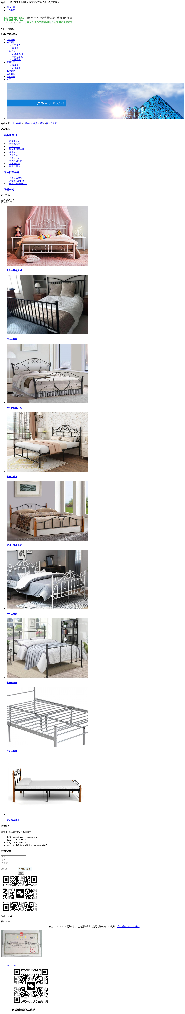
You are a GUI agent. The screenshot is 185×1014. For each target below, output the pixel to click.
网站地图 (11, 7)
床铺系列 (16, 59)
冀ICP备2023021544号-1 (128, 926)
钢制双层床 (14, 146)
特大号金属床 (52, 123)
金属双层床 (14, 158)
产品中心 (11, 51)
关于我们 (11, 42)
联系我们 (11, 10)
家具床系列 (17, 54)
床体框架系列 (18, 56)
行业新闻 (16, 65)
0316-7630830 (13, 966)
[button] (25, 869)
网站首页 (11, 39)
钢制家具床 (14, 144)
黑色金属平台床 (16, 149)
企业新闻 (16, 68)
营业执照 (16, 48)
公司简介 (16, 45)
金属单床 (13, 152)
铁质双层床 (14, 166)
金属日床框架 (15, 178)
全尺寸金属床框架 (18, 183)
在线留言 (11, 76)
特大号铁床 (14, 163)
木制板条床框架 (16, 181)
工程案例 (11, 71)
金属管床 (13, 155)
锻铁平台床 (14, 141)
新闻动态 (11, 62)
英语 (9, 79)
